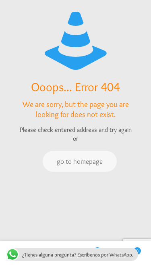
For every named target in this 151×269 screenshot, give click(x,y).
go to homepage (80, 161)
